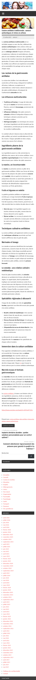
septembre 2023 (8, 599)
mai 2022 (6, 638)
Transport (6, 504)
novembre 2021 (8, 652)
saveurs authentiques (12, 421)
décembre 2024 (8, 563)
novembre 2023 (8, 595)
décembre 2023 (8, 592)
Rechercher (5, 453)
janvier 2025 (7, 561)
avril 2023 (6, 611)
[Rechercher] (31, 456)
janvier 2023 (7, 619)
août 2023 (6, 602)
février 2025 (7, 558)
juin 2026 (6, 522)
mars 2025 (6, 556)
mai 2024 (6, 580)
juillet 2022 (6, 633)
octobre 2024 (7, 568)
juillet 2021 (6, 662)
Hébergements (7, 487)
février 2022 (7, 645)
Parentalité (6, 496)
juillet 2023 (6, 604)
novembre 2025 (8, 537)
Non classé (6, 492)
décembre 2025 (8, 534)
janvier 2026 (7, 532)
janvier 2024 (7, 590)
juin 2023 (6, 607)
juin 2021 (6, 664)
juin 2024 (6, 578)
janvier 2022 (7, 648)
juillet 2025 (6, 546)
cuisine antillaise (8, 393)
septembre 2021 (8, 657)
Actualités (6, 475)
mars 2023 (6, 614)
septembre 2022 (8, 628)
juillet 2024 (6, 575)
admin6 (15, 37)
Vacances (6, 506)
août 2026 (6, 517)
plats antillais (23, 419)
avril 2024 (6, 582)
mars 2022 (6, 643)
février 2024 (7, 587)
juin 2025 (6, 549)
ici (20, 363)
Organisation (7, 494)
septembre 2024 (8, 570)
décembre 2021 (8, 650)
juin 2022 (6, 635)
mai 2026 (6, 525)
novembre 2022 (8, 623)
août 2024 (6, 573)
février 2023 (7, 616)
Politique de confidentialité (11, 671)
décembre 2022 (8, 621)
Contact (5, 673)
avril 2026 (6, 527)
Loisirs (5, 489)
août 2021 (6, 660)
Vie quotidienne (8, 508)
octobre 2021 (7, 655)
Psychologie (7, 499)
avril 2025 (6, 554)
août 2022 (6, 631)
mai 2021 (6, 667)
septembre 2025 (8, 542)
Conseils (5, 477)
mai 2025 (6, 551)
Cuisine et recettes (8, 425)
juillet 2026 (6, 520)
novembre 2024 (8, 566)
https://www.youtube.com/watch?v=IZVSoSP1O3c (17, 410)
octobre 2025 (7, 539)
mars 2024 (6, 585)
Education (6, 482)
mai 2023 (6, 609)
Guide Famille (5, 678)
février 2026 (7, 529)
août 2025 (6, 544)
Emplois (5, 484)
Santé (5, 501)
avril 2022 (6, 640)
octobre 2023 (7, 597)
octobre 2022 (7, 626)
